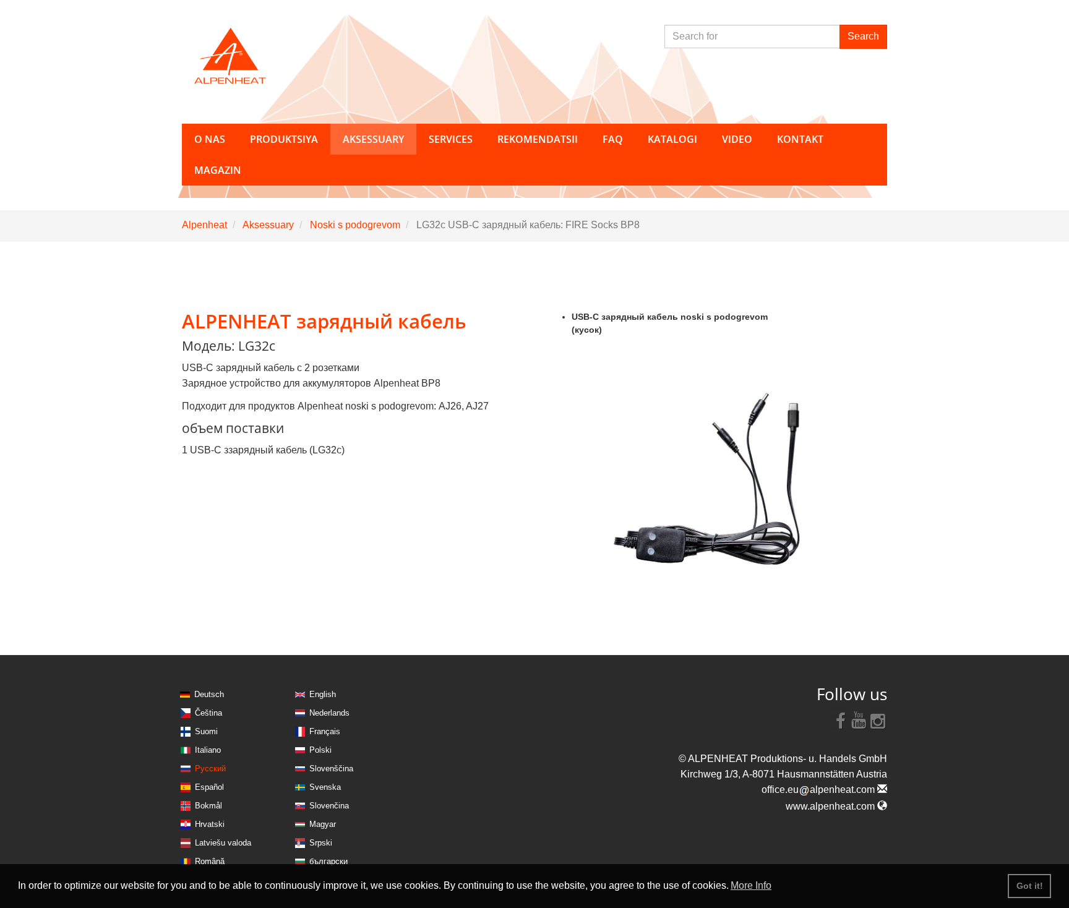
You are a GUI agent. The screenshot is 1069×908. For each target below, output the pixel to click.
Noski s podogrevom (355, 225)
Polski (320, 750)
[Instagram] (878, 720)
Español (209, 787)
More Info (751, 885)
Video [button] (737, 139)
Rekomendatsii (537, 139)
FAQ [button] (613, 139)
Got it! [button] (1029, 886)
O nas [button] (209, 139)
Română (210, 861)
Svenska (325, 787)
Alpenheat (204, 225)
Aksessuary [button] (373, 139)
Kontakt (800, 139)
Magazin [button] (217, 170)
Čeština (208, 712)
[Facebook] (840, 720)
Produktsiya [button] (284, 139)
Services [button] (451, 139)
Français (324, 731)
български (328, 861)
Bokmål (208, 805)
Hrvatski (210, 824)
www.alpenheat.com (831, 806)
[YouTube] (859, 720)
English (322, 694)
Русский (210, 768)
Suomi (206, 731)
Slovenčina (329, 805)
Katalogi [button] (672, 139)
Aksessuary (268, 225)
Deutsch (209, 694)
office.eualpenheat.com (819, 789)
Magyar (322, 824)
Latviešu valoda (223, 842)
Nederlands (329, 712)
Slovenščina (331, 768)
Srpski (320, 842)
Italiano (208, 750)
